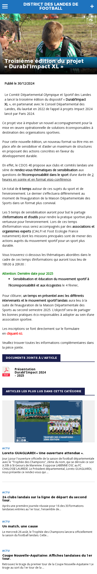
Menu (7, 6)
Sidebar (92, 6)
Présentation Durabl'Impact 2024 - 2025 (30, 372)
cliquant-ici (14, 333)
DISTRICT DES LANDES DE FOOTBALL (50, 6)
